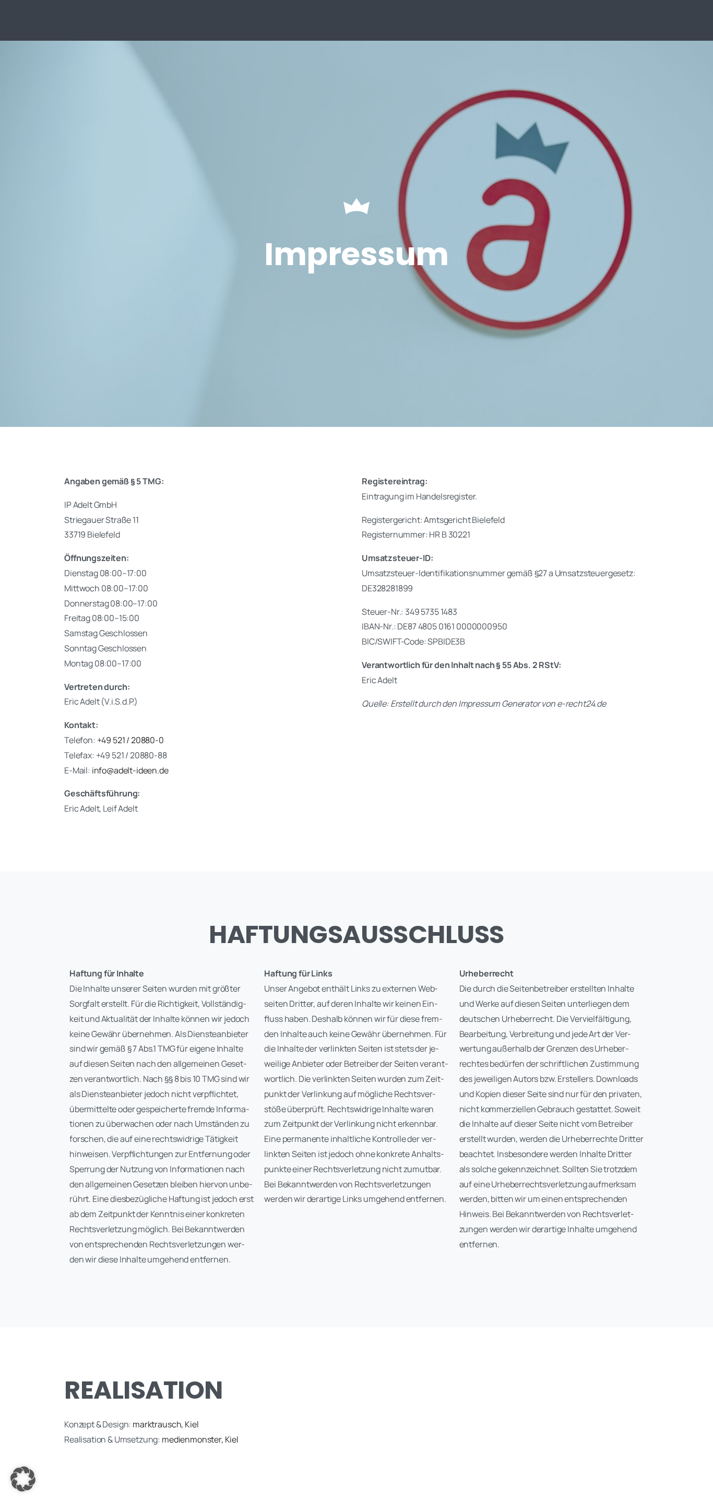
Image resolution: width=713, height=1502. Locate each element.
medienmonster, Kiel (200, 1439)
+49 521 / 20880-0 (130, 740)
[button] (23, 1479)
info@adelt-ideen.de (130, 770)
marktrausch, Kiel (165, 1424)
